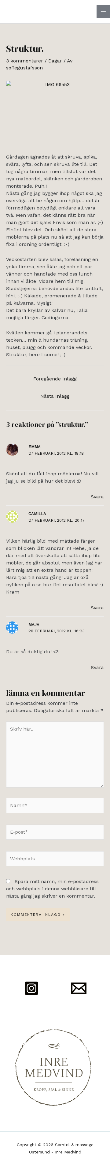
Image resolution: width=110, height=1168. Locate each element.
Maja (33, 624)
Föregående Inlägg (55, 379)
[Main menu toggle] (103, 11)
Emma (34, 446)
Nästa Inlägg (55, 396)
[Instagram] (31, 988)
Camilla (37, 513)
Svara (97, 497)
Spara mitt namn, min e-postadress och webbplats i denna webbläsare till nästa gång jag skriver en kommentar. (52, 889)
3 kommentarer (24, 61)
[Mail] (79, 988)
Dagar (55, 61)
